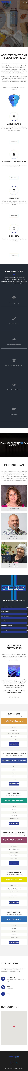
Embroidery (14, 236)
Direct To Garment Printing (14, 162)
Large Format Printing (14, 344)
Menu (25, 3)
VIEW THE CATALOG (14, 744)
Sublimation (14, 198)
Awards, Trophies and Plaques (14, 365)
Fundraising (14, 414)
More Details (14, 141)
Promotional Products (14, 390)
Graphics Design (14, 323)
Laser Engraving (14, 124)
